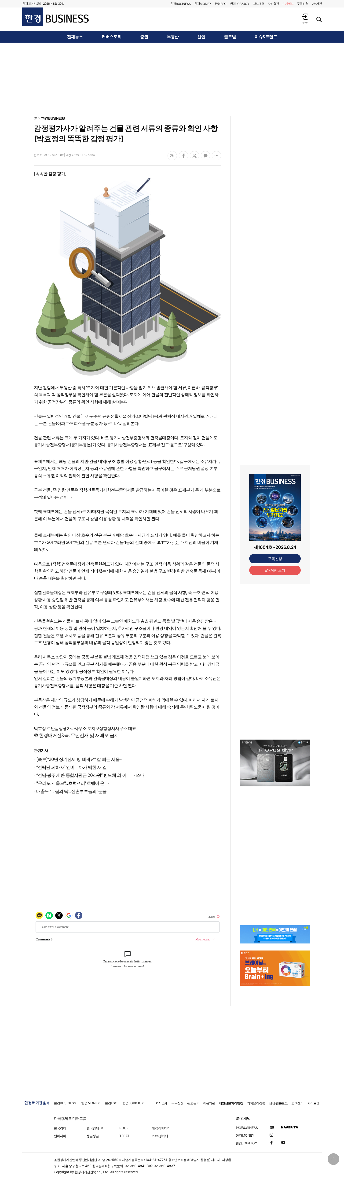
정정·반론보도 (278, 1103)
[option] (275, 763)
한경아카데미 (161, 1128)
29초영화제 (160, 1136)
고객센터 (297, 1103)
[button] (305, 19)
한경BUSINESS (53, 118)
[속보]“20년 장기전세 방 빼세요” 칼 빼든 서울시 (80, 759)
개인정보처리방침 (231, 1103)
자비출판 (273, 3)
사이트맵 (313, 1103)
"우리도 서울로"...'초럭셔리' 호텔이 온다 (72, 783)
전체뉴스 (75, 36)
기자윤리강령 (256, 1103)
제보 (288, 3)
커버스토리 (111, 36)
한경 (180, 4)
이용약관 (209, 1103)
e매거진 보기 (275, 570)
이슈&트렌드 (266, 36)
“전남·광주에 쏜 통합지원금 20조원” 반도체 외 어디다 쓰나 (90, 775)
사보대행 (258, 3)
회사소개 (161, 1103)
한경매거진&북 (31, 3)
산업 (201, 36)
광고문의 (193, 1103)
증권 (144, 36)
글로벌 (230, 36)
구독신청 (302, 3)
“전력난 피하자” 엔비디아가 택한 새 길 (71, 767)
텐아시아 (60, 1136)
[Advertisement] (172, 79)
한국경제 (60, 1128)
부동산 (173, 36)
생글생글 (93, 1136)
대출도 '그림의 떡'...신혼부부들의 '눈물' (71, 791)
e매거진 (317, 3)
